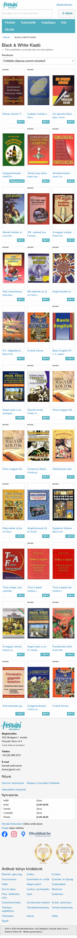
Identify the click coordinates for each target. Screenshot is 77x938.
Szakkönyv (57, 894)
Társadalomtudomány (38, 907)
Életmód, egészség (12, 874)
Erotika (30, 874)
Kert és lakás (9, 889)
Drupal (5, 828)
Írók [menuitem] (63, 22)
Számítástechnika (11, 902)
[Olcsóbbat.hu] (39, 834)
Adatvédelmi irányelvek (14, 789)
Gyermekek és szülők (38, 879)
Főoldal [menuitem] (10, 22)
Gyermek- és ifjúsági (62, 879)
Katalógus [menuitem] (49, 22)
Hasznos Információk (13, 783)
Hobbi (5, 884)
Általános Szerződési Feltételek (43, 783)
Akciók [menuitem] (9, 29)
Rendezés (7, 55)
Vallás (55, 916)
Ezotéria (56, 874)
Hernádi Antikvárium (12, 824)
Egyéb (5, 921)
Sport (29, 894)
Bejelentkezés (64, 4)
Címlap (6, 37)
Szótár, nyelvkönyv (62, 902)
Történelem (7, 916)
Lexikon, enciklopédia (38, 889)
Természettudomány (62, 907)
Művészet (57, 889)
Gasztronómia (9, 879)
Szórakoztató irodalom (38, 902)
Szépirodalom (59, 884)
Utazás (30, 916)
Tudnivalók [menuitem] (28, 22)
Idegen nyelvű (34, 884)
